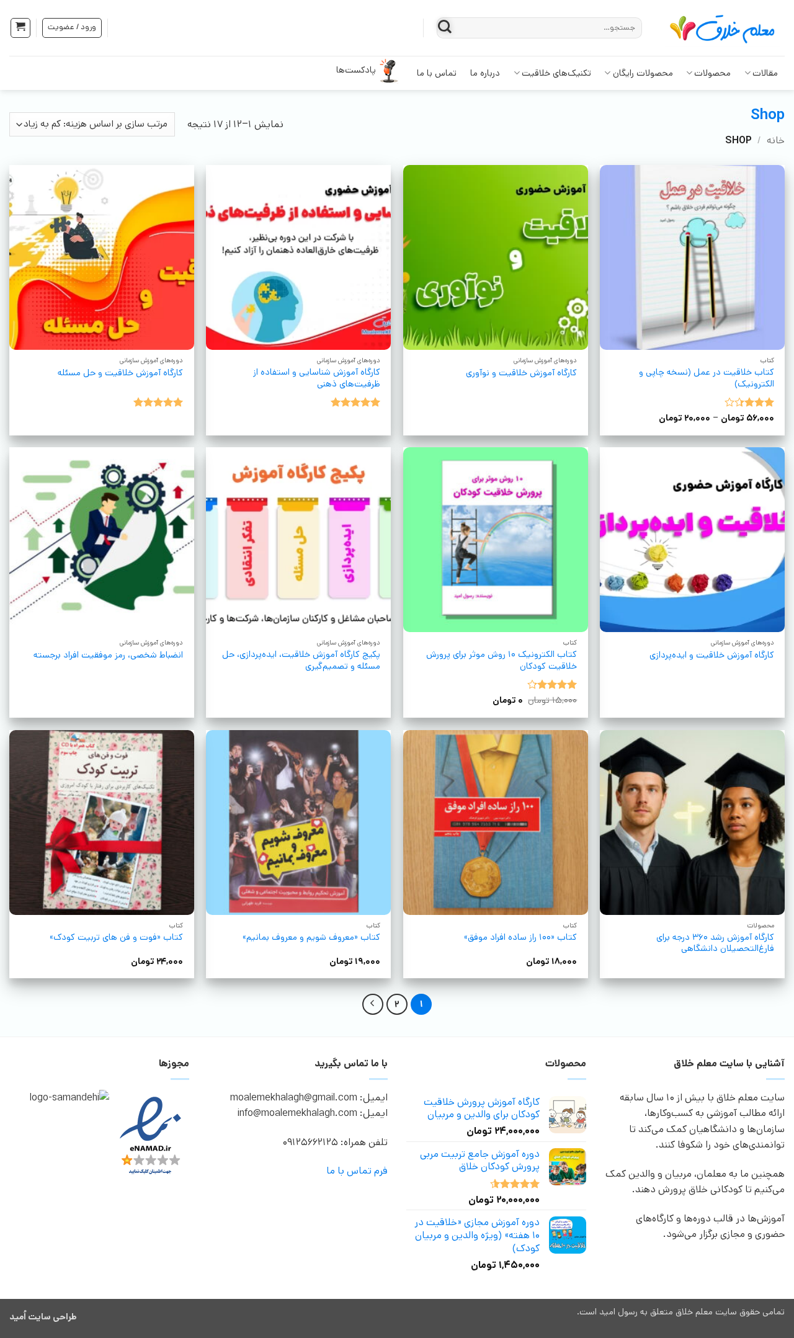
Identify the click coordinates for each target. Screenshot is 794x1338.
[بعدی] (372, 1004)
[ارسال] (445, 27)
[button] (20, 28)
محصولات (712, 73)
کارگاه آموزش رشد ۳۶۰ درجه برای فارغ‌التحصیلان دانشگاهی (715, 943)
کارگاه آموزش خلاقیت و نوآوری (521, 373)
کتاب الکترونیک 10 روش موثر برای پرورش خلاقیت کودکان (501, 660)
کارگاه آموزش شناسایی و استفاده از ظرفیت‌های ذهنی (316, 378)
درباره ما (485, 73)
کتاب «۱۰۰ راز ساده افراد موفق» (520, 937)
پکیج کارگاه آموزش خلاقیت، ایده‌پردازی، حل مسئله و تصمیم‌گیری (301, 660)
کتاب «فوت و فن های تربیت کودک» (116, 937)
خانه (776, 140)
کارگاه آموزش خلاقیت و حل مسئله (120, 373)
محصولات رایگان (643, 73)
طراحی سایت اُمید (43, 1317)
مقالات (765, 73)
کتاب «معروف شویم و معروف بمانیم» (311, 937)
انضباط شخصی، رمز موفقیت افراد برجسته (108, 655)
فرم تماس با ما (357, 1171)
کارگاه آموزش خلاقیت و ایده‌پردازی (711, 655)
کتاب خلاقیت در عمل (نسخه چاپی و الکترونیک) (706, 378)
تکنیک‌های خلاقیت (556, 73)
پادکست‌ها (356, 70)
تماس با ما (437, 73)
